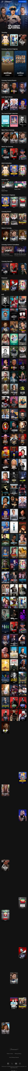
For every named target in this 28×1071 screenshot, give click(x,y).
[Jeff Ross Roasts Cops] (22, 640)
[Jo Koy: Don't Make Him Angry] (14, 665)
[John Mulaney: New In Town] (5, 690)
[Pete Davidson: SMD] (5, 853)
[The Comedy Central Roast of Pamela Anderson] (14, 464)
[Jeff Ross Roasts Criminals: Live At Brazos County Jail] (5, 652)
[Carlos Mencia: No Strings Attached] (22, 402)
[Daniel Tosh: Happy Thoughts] (14, 515)
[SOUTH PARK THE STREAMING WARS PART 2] (5, 903)
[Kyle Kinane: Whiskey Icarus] (22, 753)
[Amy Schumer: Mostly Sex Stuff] (5, 339)
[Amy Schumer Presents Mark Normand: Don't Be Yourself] (5, 327)
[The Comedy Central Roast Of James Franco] (22, 452)
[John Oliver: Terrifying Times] (22, 690)
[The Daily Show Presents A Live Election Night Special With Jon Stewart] (22, 502)
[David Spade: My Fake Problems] (5, 527)
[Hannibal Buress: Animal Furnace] (14, 590)
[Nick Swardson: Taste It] (14, 815)
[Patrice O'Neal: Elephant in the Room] (5, 840)
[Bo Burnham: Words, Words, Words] (14, 377)
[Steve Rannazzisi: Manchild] (22, 928)
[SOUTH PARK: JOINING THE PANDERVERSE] (14, 903)
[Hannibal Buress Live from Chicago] (22, 590)
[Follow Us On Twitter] (12, 1063)
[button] (2, 2)
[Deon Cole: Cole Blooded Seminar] (14, 540)
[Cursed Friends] (22, 489)
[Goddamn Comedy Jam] (22, 577)
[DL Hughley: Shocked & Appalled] (5, 502)
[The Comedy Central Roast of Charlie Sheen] (22, 439)
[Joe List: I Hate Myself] (14, 677)
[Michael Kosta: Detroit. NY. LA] (14, 778)
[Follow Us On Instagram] (20, 1063)
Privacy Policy (18, 1053)
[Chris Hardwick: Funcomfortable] (22, 414)
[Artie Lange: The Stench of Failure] (14, 352)
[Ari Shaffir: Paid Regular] (5, 352)
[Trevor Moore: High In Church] (5, 990)
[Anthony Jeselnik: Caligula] (22, 339)
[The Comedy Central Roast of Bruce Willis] (14, 439)
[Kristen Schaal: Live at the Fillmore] (22, 727)
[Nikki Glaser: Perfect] (22, 815)
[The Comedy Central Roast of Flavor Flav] (14, 452)
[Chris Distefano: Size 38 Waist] (14, 414)
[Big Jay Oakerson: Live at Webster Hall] (22, 364)
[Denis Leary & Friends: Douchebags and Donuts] (5, 540)
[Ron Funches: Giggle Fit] (22, 865)
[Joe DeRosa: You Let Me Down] (5, 677)
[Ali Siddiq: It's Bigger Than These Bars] (14, 314)
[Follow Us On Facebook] (8, 1063)
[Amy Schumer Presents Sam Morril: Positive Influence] (22, 327)
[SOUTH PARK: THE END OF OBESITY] (5, 915)
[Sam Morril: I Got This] (14, 915)
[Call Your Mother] (22, 389)
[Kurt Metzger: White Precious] (22, 740)
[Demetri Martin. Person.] (14, 527)
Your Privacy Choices (14, 1057)
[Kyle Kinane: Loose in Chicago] (14, 753)
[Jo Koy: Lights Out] (22, 665)
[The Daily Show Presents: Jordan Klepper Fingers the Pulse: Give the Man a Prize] (22, 953)
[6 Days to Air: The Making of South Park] (5, 302)
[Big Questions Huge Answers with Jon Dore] (5, 377)
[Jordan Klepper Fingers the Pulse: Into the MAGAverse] (5, 715)
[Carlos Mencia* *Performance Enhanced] (5, 402)
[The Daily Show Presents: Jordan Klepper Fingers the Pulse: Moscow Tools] (14, 715)
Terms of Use (10, 1053)
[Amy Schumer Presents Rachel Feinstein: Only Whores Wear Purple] (14, 327)
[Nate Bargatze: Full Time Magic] (5, 803)
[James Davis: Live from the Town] (22, 615)
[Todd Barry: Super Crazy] (5, 978)
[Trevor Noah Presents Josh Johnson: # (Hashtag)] (22, 990)
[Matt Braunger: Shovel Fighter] (5, 778)
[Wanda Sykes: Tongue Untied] (14, 1016)
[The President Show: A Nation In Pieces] (22, 853)
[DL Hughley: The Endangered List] (14, 502)
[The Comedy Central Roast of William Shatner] (5, 477)
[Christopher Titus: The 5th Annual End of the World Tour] (5, 427)
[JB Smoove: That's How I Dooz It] (14, 615)
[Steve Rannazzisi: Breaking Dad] (14, 928)
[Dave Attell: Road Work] (22, 515)
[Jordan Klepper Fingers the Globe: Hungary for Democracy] (14, 702)
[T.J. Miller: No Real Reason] (14, 940)
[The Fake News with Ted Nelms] (14, 577)
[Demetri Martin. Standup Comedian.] (22, 527)
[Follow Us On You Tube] (16, 1063)
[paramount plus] (8, 1)
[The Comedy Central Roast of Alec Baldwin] (22, 427)
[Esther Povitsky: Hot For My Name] (14, 565)
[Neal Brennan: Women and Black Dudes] (22, 803)
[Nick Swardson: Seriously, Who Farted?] (5, 815)
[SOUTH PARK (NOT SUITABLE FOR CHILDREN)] (22, 903)
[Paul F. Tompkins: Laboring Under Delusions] (22, 840)
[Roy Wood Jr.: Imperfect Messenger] (14, 878)
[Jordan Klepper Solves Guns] (5, 702)
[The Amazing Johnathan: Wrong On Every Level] (22, 314)
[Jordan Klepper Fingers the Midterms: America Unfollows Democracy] (22, 702)
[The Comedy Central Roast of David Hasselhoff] (5, 452)
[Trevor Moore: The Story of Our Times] (14, 990)
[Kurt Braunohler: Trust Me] (14, 740)
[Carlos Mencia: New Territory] (14, 402)
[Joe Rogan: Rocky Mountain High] (22, 677)
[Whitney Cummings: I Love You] (22, 1016)
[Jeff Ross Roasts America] (14, 640)
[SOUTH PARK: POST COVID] (22, 890)
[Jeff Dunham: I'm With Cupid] (14, 627)
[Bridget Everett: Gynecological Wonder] (22, 377)
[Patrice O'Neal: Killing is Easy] (14, 840)
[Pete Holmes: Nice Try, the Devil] (14, 853)
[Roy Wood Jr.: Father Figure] (5, 878)
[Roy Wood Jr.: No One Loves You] (22, 878)
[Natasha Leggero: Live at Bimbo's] (22, 790)
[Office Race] (14, 828)
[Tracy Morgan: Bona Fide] (22, 978)
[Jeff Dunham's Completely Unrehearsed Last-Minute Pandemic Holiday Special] (22, 627)
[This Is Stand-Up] (14, 965)
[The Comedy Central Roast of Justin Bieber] (5, 464)
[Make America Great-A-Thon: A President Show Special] (14, 765)
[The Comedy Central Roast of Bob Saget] (5, 439)
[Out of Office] (22, 828)
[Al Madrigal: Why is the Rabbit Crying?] (5, 314)
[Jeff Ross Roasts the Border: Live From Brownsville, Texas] (14, 652)
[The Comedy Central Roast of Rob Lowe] (22, 464)
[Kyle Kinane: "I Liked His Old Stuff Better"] (5, 753)
